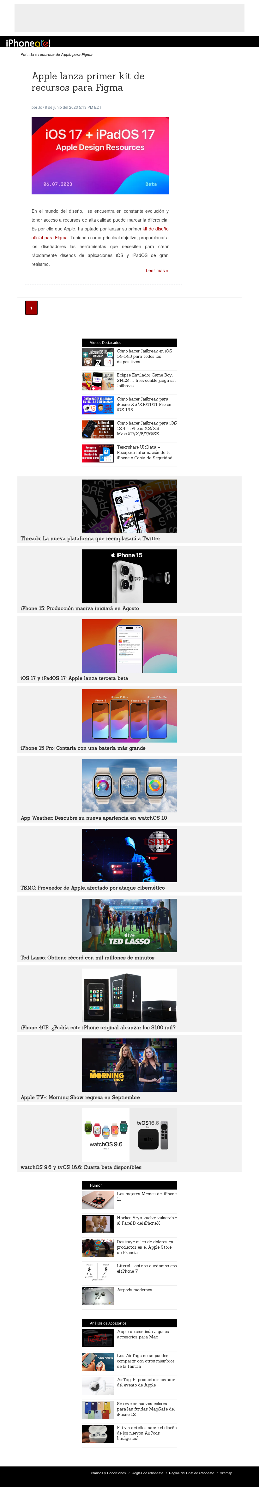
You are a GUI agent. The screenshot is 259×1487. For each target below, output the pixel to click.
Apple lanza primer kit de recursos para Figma (88, 81)
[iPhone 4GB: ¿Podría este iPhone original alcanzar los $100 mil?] (129, 1020)
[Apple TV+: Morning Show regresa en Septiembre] (129, 1090)
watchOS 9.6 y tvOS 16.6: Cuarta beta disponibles (81, 1167)
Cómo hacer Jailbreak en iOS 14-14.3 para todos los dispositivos (144, 356)
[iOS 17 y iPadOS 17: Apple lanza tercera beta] (129, 671)
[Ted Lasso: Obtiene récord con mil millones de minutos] (129, 950)
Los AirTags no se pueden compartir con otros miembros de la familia (146, 1361)
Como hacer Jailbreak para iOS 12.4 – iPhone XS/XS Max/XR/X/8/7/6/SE (147, 428)
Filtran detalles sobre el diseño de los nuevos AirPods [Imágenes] (147, 1433)
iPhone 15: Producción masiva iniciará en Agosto (80, 608)
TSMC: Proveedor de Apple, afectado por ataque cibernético (93, 888)
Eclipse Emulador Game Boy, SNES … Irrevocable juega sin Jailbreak (146, 380)
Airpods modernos (134, 1290)
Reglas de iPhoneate (147, 1472)
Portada (27, 54)
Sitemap (226, 1472)
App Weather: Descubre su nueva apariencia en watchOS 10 (94, 818)
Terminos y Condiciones (107, 1472)
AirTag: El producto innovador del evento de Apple (146, 1382)
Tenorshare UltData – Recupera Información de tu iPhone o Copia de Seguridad (144, 452)
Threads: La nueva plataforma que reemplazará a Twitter (90, 538)
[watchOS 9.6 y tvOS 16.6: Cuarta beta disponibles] (129, 1160)
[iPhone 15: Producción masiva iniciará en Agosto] (129, 601)
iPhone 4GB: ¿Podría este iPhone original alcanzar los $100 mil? (98, 1028)
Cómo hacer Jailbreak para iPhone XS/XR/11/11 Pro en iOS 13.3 (144, 404)
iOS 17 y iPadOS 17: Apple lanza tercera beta (74, 678)
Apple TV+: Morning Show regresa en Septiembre (80, 1097)
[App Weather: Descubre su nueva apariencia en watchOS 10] (129, 810)
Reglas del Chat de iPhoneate (191, 1472)
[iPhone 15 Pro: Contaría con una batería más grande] (129, 740)
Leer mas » (157, 270)
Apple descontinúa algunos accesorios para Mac (143, 1334)
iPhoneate (28, 43)
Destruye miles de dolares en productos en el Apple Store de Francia (145, 1247)
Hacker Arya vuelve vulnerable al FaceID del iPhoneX (147, 1220)
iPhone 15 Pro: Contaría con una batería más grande (83, 748)
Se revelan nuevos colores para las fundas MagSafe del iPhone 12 (146, 1409)
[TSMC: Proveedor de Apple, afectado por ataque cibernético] (129, 880)
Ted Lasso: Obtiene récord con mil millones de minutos (87, 958)
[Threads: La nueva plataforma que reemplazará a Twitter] (129, 531)
